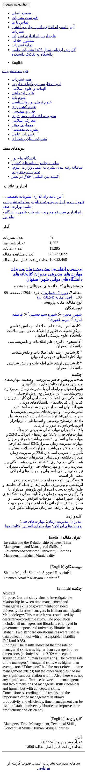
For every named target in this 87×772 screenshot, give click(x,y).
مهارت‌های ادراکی (67, 526)
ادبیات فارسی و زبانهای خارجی (36, 84)
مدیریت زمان (57, 521)
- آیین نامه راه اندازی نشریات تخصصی (33, 196)
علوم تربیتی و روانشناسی (32, 102)
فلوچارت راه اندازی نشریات (34, 36)
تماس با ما (20, 22)
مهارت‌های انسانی (36, 526)
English (17, 62)
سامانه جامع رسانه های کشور (35, 163)
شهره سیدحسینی (42, 314)
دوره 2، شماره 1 (55, 293)
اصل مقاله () (55, 297)
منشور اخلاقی (23, 40)
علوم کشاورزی (24, 107)
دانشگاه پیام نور (24, 158)
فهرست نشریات (25, 18)
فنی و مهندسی (23, 111)
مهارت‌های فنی (33, 521)
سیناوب (43, 768)
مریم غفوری (60, 320)
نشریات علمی (23, 134)
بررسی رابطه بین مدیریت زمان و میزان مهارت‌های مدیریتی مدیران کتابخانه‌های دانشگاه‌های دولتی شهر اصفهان (46, 274)
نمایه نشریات (22, 45)
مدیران (76, 521)
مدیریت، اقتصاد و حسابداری (34, 116)
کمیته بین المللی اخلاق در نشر (35, 176)
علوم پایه (19, 98)
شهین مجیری (71, 314)
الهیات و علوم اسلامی (29, 88)
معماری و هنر (22, 125)
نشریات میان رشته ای (29, 139)
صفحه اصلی (21, 13)
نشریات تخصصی (25, 130)
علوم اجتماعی (23, 93)
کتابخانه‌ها (12, 526)
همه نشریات (21, 79)
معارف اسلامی (24, 120)
